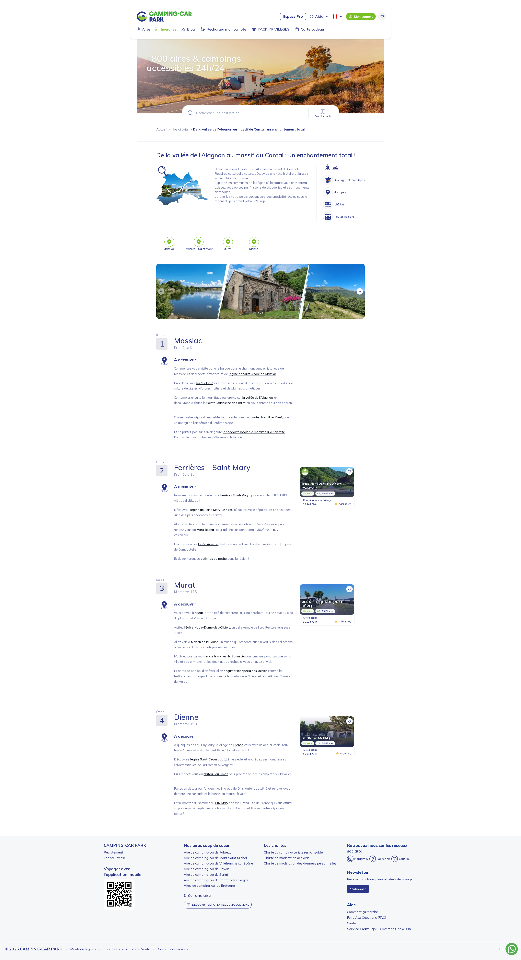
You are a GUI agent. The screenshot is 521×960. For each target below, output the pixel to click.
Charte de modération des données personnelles (300, 863)
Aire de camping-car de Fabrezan (208, 852)
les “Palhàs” (204, 383)
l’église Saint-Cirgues (204, 759)
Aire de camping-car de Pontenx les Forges (216, 880)
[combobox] (338, 16)
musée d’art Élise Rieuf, (266, 417)
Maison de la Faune (204, 642)
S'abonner (358, 889)
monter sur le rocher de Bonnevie (221, 656)
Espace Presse (115, 858)
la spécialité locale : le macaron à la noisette (254, 432)
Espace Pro (293, 16)
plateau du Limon (216, 774)
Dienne (238, 745)
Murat (199, 613)
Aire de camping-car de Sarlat (206, 874)
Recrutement (113, 852)
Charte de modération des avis (286, 858)
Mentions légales (83, 949)
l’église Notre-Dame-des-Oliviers (207, 627)
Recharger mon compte (226, 29)
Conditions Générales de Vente (127, 949)
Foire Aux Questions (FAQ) (366, 917)
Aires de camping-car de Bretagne (209, 885)
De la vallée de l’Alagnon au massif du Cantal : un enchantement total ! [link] (249, 129)
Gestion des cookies (173, 949)
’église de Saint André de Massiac (252, 374)
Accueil (161, 129)
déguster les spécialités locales (245, 671)
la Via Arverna (208, 544)
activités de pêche (214, 559)
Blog (191, 29)
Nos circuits (180, 129)
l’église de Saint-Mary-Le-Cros (211, 510)
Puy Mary (221, 803)
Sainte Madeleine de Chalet (226, 403)
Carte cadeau (312, 29)
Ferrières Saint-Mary (234, 495)
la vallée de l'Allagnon (257, 397)
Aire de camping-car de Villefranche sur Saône (218, 863)
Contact (353, 923)
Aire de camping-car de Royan (206, 869)
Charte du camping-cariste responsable (293, 852)
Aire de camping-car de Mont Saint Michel (215, 858)
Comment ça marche (362, 912)
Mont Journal (206, 530)
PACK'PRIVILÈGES (273, 29)
